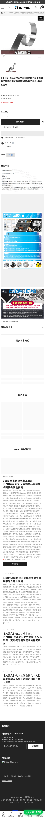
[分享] (42, 122)
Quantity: (4, 112)
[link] (11, 379)
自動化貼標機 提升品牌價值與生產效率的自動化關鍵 (22, 579)
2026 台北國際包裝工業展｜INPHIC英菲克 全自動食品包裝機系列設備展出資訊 (21, 484)
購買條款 (16, 127)
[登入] (36, 7)
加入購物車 (20, 121)
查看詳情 (15, 564)
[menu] (2, 7)
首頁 (2, 13)
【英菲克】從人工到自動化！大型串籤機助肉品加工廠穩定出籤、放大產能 (22, 679)
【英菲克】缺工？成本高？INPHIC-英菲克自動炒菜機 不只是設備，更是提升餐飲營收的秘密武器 (22, 638)
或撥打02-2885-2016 (33, 2)
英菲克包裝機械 (7, 780)
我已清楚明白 (8, 127)
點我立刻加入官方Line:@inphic (16, 2)
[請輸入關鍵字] (9, 7)
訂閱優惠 (35, 746)
